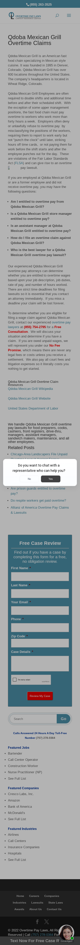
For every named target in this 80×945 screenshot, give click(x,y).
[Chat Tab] (40, 472)
